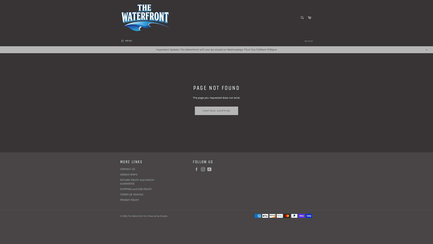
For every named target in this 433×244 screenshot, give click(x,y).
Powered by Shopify (157, 216)
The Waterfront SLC (137, 216)
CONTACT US (127, 169)
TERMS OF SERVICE (131, 194)
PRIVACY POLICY (129, 199)
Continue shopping (216, 110)
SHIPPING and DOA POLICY (136, 189)
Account (309, 41)
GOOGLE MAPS (128, 174)
